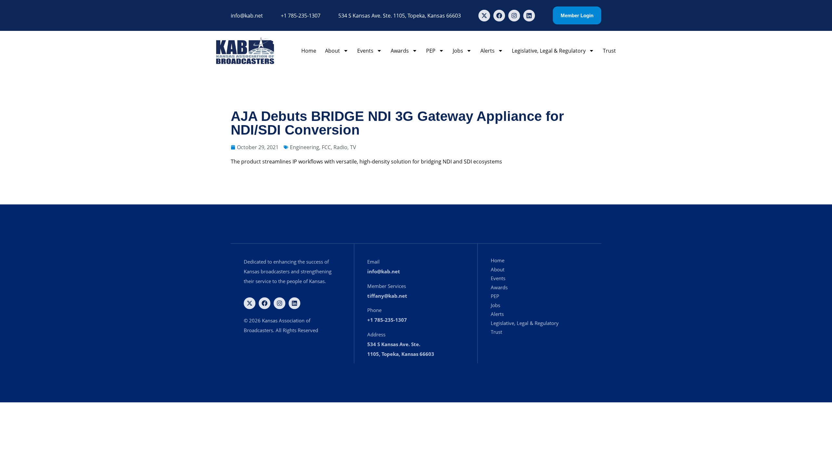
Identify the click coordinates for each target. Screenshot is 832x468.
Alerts (487, 50)
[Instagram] (514, 15)
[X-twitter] (484, 15)
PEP (431, 50)
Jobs (458, 50)
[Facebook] (499, 15)
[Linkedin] (529, 15)
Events (365, 50)
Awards (400, 50)
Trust (609, 50)
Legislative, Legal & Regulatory (549, 50)
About (332, 50)
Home (308, 50)
